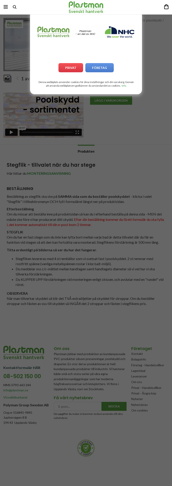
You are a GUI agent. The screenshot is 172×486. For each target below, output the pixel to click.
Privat (70, 68)
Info (124, 85)
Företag (99, 68)
